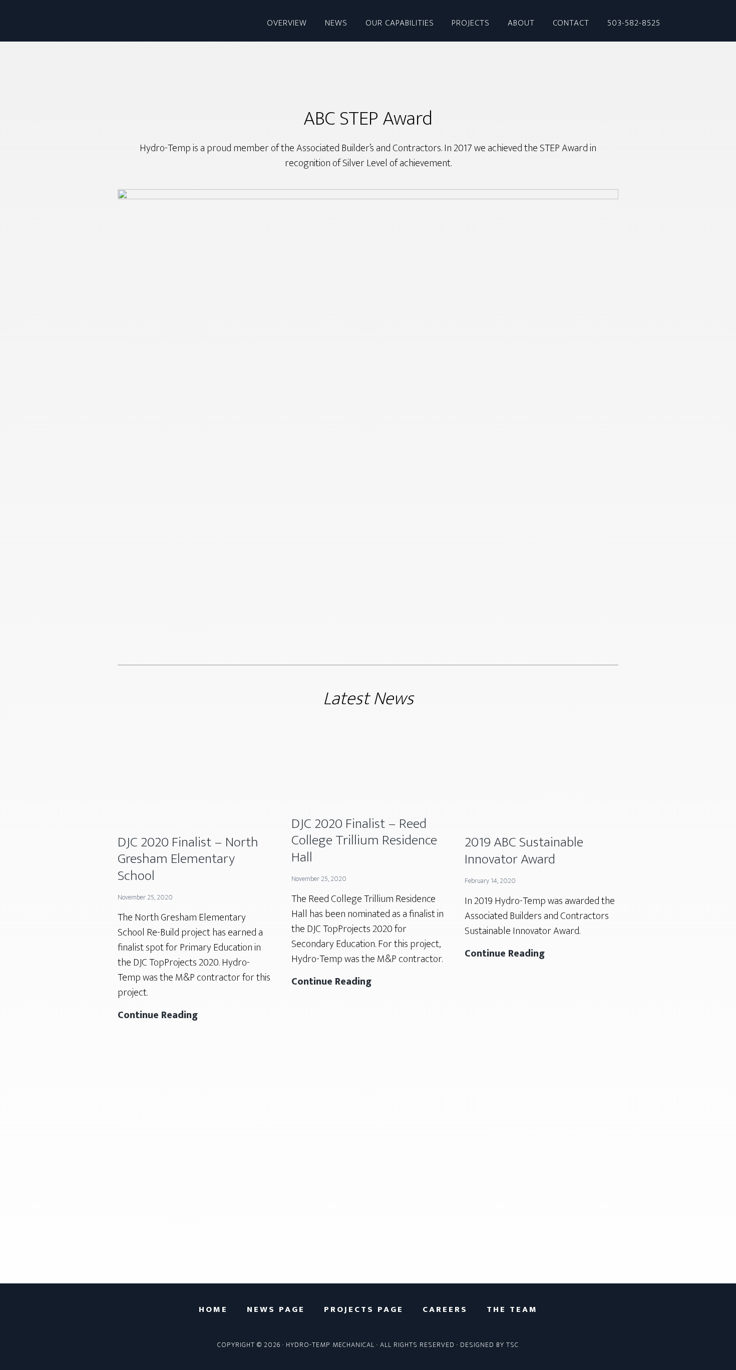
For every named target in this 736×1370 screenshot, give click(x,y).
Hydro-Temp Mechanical (118, 21)
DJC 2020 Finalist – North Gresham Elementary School (188, 858)
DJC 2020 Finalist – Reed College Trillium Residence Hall (364, 840)
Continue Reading (158, 1015)
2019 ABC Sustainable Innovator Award (524, 850)
